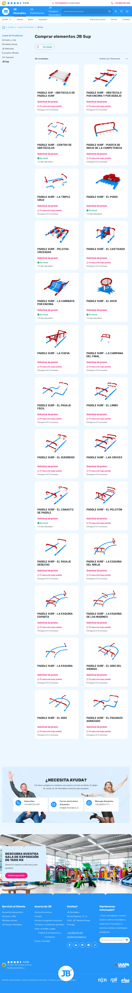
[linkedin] (76, 945)
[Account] (116, 11)
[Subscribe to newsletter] (126, 940)
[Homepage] (5, 11)
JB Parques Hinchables (55, 11)
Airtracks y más (9, 40)
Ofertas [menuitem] (20, 19)
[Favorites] (121, 11)
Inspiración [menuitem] (42, 19)
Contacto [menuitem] (126, 19)
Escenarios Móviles (10, 53)
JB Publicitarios (37, 11)
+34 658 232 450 (75, 933)
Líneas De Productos (12, 35)
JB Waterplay (8, 48)
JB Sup (5, 61)
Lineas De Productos (25, 27)
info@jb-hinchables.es (76, 937)
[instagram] (88, 945)
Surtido (11, 27)
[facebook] (69, 945)
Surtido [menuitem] (5, 19)
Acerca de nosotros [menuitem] (98, 19)
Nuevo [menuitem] (30, 19)
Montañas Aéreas (10, 44)
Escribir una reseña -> (16, 968)
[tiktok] (94, 945)
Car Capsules (8, 57)
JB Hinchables (19, 11)
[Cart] (127, 11)
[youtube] (82, 945)
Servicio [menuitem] (114, 19)
